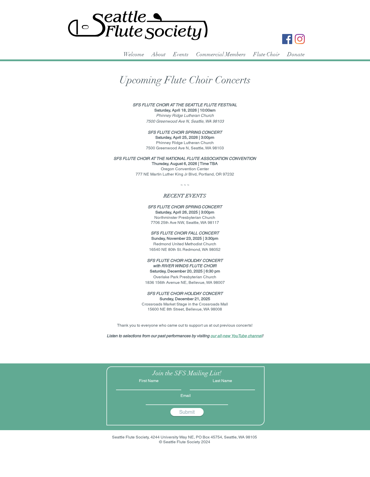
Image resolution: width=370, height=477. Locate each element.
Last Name (222, 381)
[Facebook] (287, 39)
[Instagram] (300, 39)
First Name (149, 381)
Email (185, 396)
